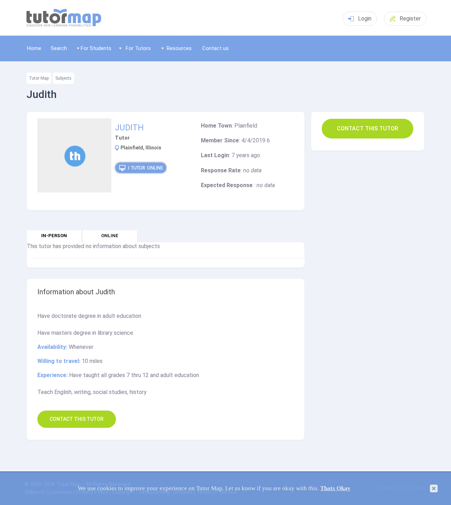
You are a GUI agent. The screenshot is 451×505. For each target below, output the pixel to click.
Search (59, 48)
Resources (179, 48)
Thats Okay (335, 488)
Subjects (63, 78)
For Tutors (138, 48)
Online (109, 235)
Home (34, 48)
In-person (54, 235)
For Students (96, 48)
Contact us (215, 48)
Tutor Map (39, 78)
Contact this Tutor (367, 128)
